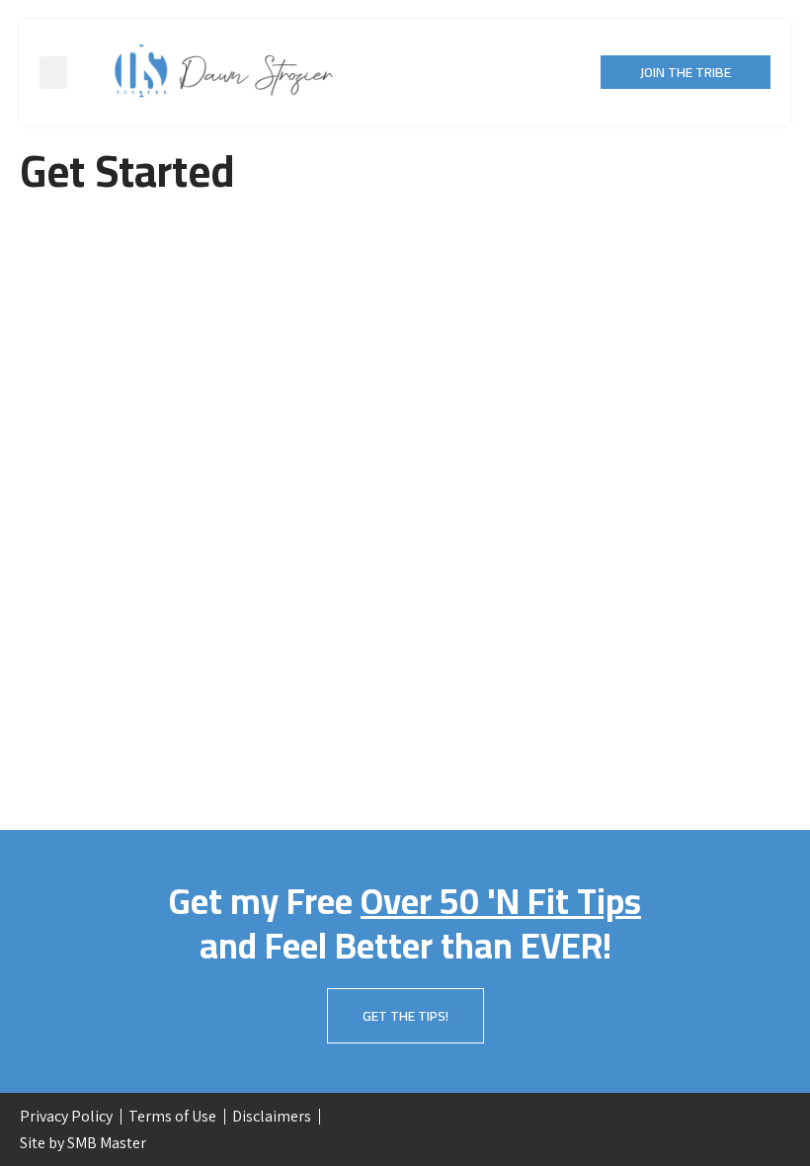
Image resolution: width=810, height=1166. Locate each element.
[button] (53, 72)
